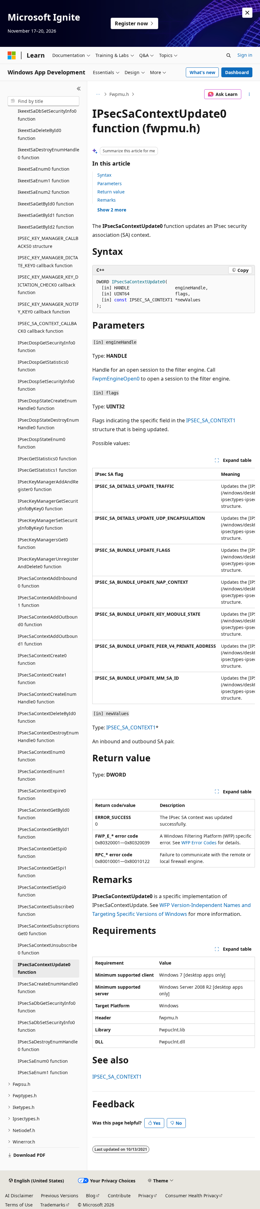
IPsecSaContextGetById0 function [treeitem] (43, 814)
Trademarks (52, 1205)
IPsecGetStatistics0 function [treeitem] (47, 459)
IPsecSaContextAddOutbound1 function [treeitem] (48, 640)
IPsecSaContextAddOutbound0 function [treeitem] (48, 621)
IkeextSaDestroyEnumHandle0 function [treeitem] (48, 154)
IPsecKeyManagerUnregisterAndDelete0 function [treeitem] (48, 563)
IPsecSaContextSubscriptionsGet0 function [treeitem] (48, 930)
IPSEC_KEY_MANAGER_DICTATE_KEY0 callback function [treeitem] (48, 261)
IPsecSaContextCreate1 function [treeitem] (42, 679)
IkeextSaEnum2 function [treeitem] (43, 192)
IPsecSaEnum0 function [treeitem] (43, 1061)
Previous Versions (59, 1196)
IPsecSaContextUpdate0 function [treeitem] (44, 968)
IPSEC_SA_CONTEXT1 (211, 420)
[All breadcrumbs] (97, 94)
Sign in (244, 55)
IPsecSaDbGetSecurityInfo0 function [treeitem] (46, 1007)
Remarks (106, 200)
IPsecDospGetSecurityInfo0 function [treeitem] (46, 347)
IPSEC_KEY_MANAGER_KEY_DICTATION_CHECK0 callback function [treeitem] (48, 284)
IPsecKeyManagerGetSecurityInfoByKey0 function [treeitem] (48, 505)
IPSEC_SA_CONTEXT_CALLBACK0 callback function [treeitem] (47, 327)
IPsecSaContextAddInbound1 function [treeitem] (47, 601)
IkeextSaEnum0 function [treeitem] (43, 169)
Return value (111, 192)
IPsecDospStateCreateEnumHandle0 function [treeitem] (47, 405)
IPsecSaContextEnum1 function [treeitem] (41, 775)
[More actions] (249, 94)
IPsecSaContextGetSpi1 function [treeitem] (42, 872)
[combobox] (43, 101)
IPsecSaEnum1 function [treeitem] (43, 1072)
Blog (90, 1196)
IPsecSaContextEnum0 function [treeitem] (41, 756)
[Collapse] (78, 89)
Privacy (145, 1196)
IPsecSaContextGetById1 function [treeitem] (43, 833)
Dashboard (237, 72)
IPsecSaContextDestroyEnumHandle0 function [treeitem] (48, 737)
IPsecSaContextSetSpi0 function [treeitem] (42, 891)
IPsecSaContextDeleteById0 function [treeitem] (47, 717)
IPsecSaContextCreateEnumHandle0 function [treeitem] (47, 698)
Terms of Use (19, 1205)
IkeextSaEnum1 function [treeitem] (43, 181)
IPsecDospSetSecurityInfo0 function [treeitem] (46, 385)
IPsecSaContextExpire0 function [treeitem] (42, 795)
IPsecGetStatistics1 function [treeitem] (47, 470)
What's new (202, 72)
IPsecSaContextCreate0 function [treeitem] (42, 659)
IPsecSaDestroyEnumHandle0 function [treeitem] (48, 1046)
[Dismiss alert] (247, 13)
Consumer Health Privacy (191, 1196)
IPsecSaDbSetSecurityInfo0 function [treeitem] (46, 1026)
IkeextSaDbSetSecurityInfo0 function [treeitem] (47, 115)
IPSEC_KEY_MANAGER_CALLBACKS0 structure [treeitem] (48, 242)
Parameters (109, 183)
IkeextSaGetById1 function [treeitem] (46, 215)
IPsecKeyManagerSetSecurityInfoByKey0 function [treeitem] (47, 524)
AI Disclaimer (19, 1196)
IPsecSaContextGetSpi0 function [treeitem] (42, 853)
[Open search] (228, 55)
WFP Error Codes (199, 843)
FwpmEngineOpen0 (116, 378)
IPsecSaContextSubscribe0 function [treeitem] (46, 910)
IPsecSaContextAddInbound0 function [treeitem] (47, 582)
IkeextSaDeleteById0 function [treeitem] (39, 134)
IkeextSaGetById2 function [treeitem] (46, 227)
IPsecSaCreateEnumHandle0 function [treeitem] (48, 988)
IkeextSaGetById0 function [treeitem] (46, 204)
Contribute (119, 1196)
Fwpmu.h (119, 94)
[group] (173, 586)
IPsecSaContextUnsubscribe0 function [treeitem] (47, 949)
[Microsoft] (12, 55)
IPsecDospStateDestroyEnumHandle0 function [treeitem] (48, 424)
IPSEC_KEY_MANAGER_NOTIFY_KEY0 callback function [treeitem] (48, 308)
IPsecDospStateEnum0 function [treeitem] (41, 443)
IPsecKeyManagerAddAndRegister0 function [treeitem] (48, 486)
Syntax (104, 175)
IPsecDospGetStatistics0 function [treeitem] (43, 366)
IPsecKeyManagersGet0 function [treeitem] (43, 544)
